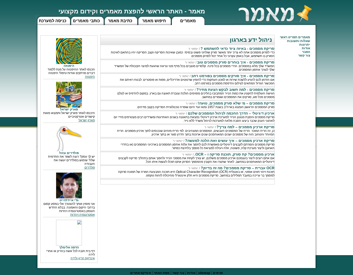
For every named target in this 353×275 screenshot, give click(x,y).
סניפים (218, 273)
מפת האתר (162, 273)
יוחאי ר (193, 49)
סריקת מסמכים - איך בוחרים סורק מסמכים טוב (235, 62)
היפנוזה (90, 76)
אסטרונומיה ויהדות (82, 214)
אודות (306, 48)
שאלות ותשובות (298, 41)
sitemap (204, 273)
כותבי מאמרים (86, 21)
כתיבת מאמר (120, 21)
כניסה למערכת (52, 21)
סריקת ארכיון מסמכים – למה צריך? (245, 127)
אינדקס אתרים (140, 273)
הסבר (306, 52)
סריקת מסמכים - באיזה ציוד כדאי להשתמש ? (237, 48)
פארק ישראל (87, 120)
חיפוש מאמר (154, 21)
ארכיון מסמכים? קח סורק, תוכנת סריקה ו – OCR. (234, 154)
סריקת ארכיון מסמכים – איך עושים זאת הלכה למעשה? (229, 141)
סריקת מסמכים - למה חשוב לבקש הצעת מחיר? (235, 89)
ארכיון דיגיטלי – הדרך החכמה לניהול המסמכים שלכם (230, 113)
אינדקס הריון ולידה (83, 258)
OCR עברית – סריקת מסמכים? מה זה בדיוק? (237, 168)
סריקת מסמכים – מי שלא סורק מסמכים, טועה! (236, 103)
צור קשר (178, 273)
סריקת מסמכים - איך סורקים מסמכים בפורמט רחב (232, 76)
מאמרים (188, 21)
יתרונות (304, 44)
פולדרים (90, 167)
